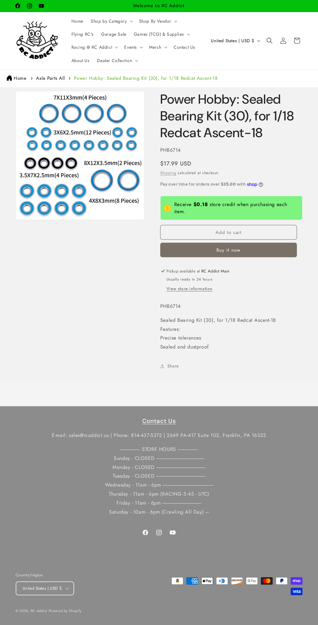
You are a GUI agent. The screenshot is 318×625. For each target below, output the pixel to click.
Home (20, 78)
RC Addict (39, 610)
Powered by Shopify (65, 610)
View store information (189, 289)
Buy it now (228, 250)
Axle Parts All (50, 78)
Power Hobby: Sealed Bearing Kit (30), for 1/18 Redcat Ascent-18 (145, 78)
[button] (111, 21)
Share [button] (173, 366)
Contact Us (159, 421)
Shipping (168, 173)
